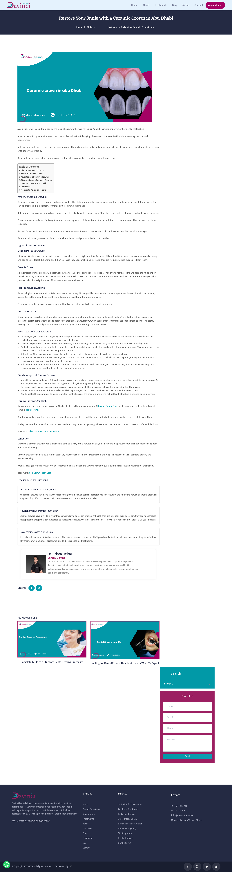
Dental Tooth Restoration (130, 823)
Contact (86, 847)
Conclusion (25, 186)
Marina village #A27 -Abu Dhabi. (186, 820)
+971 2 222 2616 (178, 810)
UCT (71, 866)
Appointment (89, 814)
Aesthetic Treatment (128, 809)
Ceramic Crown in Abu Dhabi (33, 183)
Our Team (87, 828)
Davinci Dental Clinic (108, 406)
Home (79, 27)
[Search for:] (187, 683)
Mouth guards (125, 833)
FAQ (84, 843)
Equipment (88, 838)
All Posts (91, 27)
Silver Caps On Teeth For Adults (44, 431)
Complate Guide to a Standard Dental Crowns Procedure (52, 662)
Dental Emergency (127, 828)
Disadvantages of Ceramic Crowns (36, 180)
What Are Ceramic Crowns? (32, 170)
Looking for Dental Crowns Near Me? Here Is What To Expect (125, 663)
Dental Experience (92, 809)
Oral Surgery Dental (127, 819)
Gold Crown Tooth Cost (40, 473)
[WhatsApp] (7, 865)
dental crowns (32, 410)
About (85, 823)
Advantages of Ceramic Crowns (35, 177)
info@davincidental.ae (182, 815)
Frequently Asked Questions (33, 190)
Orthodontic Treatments (130, 804)
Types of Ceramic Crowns (32, 173)
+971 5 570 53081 (179, 806)
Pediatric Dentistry (127, 814)
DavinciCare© (124, 843)
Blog (85, 833)
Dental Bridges (125, 838)
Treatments (88, 819)
